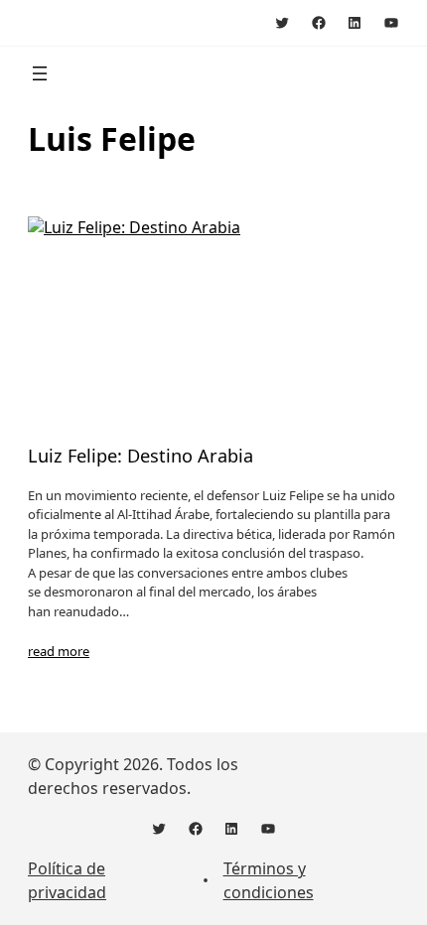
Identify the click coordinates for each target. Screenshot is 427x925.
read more (58, 651)
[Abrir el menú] (40, 73)
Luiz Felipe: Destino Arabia (140, 455)
